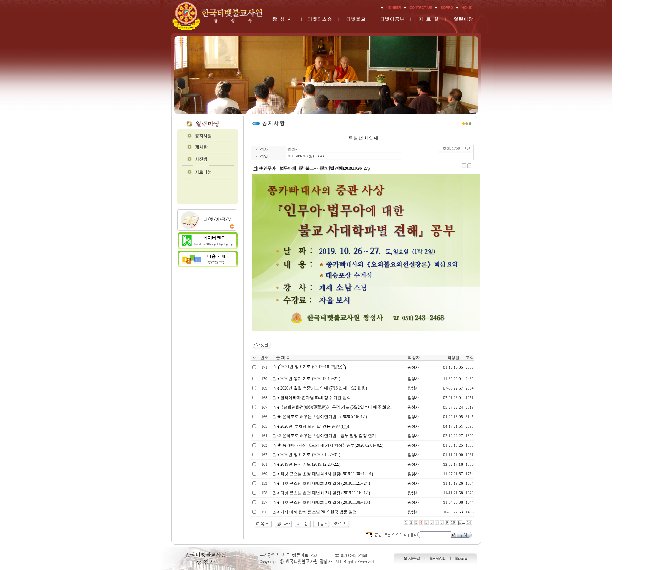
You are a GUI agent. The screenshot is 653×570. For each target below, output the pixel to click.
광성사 (293, 149)
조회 (470, 357)
